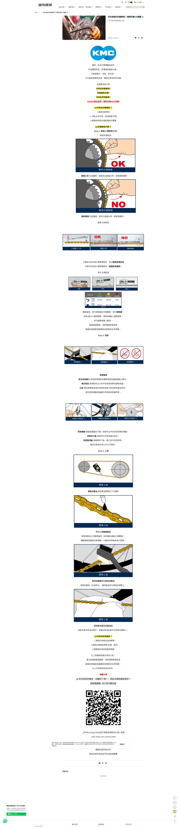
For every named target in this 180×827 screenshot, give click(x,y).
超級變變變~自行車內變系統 (103, 683)
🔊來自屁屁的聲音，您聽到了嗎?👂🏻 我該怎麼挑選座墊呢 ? (103, 678)
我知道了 (122, 744)
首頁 (36, 12)
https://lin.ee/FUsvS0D (106, 737)
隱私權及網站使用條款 (68, 744)
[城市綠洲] (45, 5)
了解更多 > (54, 745)
